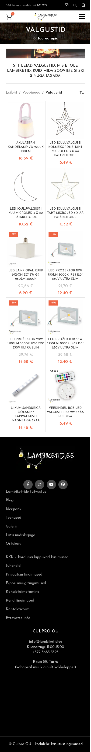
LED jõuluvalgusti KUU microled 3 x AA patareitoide (25, 213)
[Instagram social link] (39, 484)
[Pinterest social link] (63, 484)
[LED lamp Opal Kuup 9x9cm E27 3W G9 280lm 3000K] (25, 248)
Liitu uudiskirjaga (20, 535)
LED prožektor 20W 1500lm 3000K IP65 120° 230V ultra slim (25, 343)
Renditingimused (20, 600)
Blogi (10, 500)
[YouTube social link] (51, 484)
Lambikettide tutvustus (26, 492)
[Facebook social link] (28, 484)
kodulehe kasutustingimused (59, 744)
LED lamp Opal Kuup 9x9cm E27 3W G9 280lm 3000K (25, 274)
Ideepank (13, 509)
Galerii (11, 526)
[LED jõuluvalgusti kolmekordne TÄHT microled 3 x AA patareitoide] (65, 120)
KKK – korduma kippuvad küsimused (37, 557)
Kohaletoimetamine (22, 592)
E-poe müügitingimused (26, 583)
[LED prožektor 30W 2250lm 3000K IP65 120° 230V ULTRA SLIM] (65, 317)
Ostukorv (13, 544)
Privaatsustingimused (24, 574)
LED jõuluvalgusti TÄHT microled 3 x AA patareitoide (65, 213)
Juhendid (13, 566)
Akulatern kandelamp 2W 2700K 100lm (26, 147)
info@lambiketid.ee (45, 642)
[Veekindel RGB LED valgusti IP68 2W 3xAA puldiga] (65, 386)
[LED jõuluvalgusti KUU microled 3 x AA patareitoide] (25, 186)
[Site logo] (45, 16)
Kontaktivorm (17, 609)
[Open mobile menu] (82, 16)
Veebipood (31, 92)
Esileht (11, 92)
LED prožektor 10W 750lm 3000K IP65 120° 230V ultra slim (65, 274)
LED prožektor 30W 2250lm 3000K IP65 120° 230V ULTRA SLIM (65, 343)
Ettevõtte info (18, 618)
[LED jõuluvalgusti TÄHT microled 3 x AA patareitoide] (65, 186)
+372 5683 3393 (46, 652)
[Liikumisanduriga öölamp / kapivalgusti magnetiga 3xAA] (25, 386)
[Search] (75, 5)
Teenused (13, 518)
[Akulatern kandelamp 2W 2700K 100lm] (25, 120)
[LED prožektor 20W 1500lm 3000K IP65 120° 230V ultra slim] (25, 317)
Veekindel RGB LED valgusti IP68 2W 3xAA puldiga (65, 412)
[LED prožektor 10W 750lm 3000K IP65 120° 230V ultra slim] (65, 248)
